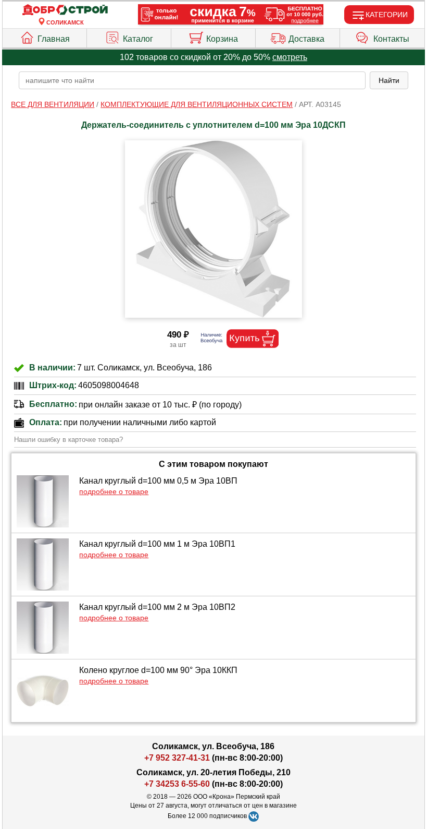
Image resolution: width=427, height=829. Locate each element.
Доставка (306, 38)
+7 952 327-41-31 (177, 757)
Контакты (391, 38)
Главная (53, 38)
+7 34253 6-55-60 (177, 783)
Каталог (138, 38)
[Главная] (65, 10)
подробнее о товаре (113, 491)
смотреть (289, 57)
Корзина (222, 38)
